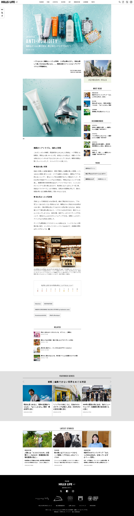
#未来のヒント (102, 179)
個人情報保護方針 (60, 505)
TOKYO (93, 2)
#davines (38, 303)
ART (70, 2)
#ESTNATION (48, 303)
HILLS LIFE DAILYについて (45, 505)
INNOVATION (77, 2)
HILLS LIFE (9, 2)
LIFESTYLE (55, 2)
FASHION (41, 2)
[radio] (38, 290)
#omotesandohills (40, 315)
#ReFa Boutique (55, 315)
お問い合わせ (72, 505)
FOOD (48, 2)
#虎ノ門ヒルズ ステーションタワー (95, 173)
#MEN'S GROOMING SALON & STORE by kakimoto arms (52, 309)
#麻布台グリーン (90, 168)
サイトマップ (82, 505)
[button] (25, 108)
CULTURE (63, 2)
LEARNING (85, 2)
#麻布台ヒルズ (89, 179)
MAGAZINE (93, 505)
